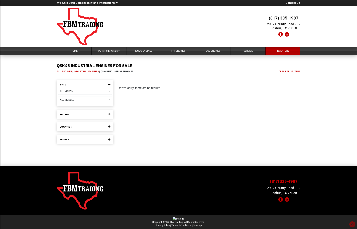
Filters (64, 114)
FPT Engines (178, 50)
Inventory (283, 50)
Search (64, 139)
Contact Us (292, 2)
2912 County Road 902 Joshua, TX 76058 (283, 26)
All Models (67, 99)
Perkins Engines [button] (108, 50)
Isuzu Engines (143, 50)
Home (74, 50)
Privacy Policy (163, 225)
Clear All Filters (289, 71)
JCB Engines (213, 50)
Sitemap (197, 225)
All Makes (66, 91)
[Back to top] (352, 224)
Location (66, 126)
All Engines (64, 71)
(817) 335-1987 (283, 18)
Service (248, 50)
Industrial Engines (86, 71)
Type (63, 84)
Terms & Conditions (181, 225)
